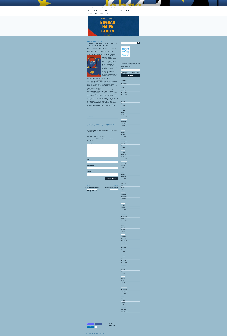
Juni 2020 (123, 203)
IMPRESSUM (111, 323)
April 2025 (123, 107)
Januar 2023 (123, 156)
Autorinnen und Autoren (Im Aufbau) (101, 10)
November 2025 (124, 94)
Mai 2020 (123, 205)
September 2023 (124, 143)
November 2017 (124, 262)
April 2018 (123, 253)
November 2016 (124, 289)
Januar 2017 (123, 284)
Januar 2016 (123, 309)
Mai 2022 (123, 172)
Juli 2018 (122, 249)
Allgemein (90, 116)
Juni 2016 (123, 298)
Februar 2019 (123, 236)
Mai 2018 (123, 251)
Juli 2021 (122, 185)
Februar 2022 (123, 176)
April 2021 (123, 189)
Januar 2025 (123, 114)
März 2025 (123, 110)
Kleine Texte (113, 7)
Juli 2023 (122, 145)
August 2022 (123, 165)
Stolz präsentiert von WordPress (98, 333)
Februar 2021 (123, 194)
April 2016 (123, 302)
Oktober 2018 (123, 242)
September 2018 (124, 245)
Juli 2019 (122, 225)
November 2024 (124, 119)
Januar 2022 (123, 178)
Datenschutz (88, 333)
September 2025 (124, 99)
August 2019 (123, 222)
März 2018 (123, 256)
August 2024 (123, 125)
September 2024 (124, 123)
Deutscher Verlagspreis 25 (97, 7)
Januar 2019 (123, 238)
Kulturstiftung (89, 13)
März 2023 (123, 152)
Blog (96, 13)
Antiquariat (127, 10)
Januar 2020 (123, 211)
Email (122, 68)
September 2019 (124, 220)
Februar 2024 (123, 136)
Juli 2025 (122, 103)
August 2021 (123, 183)
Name (88, 159)
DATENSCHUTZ (112, 325)
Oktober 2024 (123, 121)
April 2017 (123, 278)
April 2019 (123, 231)
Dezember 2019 (124, 214)
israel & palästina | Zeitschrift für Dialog (127, 7)
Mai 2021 (123, 187)
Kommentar (90, 143)
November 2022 (124, 161)
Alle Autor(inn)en (124, 83)
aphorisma (100, 41)
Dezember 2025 (124, 92)
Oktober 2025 (123, 96)
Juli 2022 (122, 167)
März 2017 (123, 280)
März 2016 (123, 304)
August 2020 (123, 198)
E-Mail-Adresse (91, 165)
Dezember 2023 (124, 141)
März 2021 (123, 191)
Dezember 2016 (124, 287)
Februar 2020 (123, 209)
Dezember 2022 (124, 158)
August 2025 (123, 101)
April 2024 (123, 132)
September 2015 (124, 311)
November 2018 (124, 240)
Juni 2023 (123, 147)
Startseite (101, 13)
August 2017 (123, 269)
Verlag (88, 7)
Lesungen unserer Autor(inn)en (117, 10)
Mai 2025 (123, 105)
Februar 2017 (123, 282)
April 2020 (123, 207)
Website (89, 171)
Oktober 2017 (123, 264)
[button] (90, 324)
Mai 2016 (123, 300)
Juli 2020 (122, 200)
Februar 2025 (123, 112)
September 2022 (124, 163)
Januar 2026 (123, 90)
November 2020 (124, 196)
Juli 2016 (122, 295)
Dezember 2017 (124, 260)
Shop (107, 13)
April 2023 (123, 149)
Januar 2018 (123, 258)
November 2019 (124, 216)
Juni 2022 (123, 169)
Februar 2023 (123, 154)
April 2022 (123, 174)
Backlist (106, 7)
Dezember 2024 (124, 116)
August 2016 (123, 293)
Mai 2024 (123, 130)
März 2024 (123, 134)
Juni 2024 (123, 127)
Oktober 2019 (123, 218)
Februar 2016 (123, 306)
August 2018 (123, 247)
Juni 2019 (123, 227)
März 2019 (123, 234)
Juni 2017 (123, 273)
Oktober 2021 (123, 180)
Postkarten (89, 10)
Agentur (134, 10)
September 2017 (124, 267)
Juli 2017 (122, 271)
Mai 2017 (123, 276)
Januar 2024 (123, 138)
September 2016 (124, 291)
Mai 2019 (123, 229)
